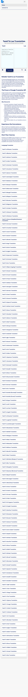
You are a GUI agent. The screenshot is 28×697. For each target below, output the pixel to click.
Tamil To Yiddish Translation (9, 647)
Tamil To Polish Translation (9, 498)
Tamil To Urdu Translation (8, 623)
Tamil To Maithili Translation (9, 431)
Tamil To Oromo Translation (9, 486)
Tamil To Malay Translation (9, 439)
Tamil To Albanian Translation (9, 153)
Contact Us (5, 7)
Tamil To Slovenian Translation (10, 561)
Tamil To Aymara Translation (9, 173)
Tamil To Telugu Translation (9, 592)
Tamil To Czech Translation (9, 231)
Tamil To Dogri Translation (9, 243)
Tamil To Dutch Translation (9, 247)
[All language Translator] (3, 1)
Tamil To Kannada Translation (9, 365)
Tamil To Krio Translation (8, 388)
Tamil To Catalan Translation (9, 208)
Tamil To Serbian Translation (9, 537)
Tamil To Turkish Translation (9, 608)
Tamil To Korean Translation (9, 384)
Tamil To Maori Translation (9, 455)
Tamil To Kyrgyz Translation (9, 400)
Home (3, 5)
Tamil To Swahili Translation (9, 576)
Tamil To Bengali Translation (9, 192)
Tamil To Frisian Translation (9, 278)
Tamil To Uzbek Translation (9, 631)
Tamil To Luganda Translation (9, 420)
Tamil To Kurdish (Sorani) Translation (11, 396)
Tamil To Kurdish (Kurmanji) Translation (12, 392)
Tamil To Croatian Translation (9, 227)
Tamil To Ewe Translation (8, 263)
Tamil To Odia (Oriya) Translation (10, 482)
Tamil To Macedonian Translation (10, 427)
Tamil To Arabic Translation (9, 161)
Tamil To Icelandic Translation (9, 333)
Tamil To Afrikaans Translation (10, 149)
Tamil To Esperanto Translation (10, 255)
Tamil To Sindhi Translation (9, 549)
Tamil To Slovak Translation (9, 557)
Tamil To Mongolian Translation (10, 467)
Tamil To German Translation (9, 290)
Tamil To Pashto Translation (9, 490)
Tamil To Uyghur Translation (9, 627)
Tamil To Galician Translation (9, 282)
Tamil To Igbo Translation (8, 337)
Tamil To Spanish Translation (9, 569)
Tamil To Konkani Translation (9, 380)
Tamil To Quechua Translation (9, 510)
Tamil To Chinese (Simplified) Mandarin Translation (12, 220)
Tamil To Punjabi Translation (9, 506)
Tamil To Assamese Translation (10, 169)
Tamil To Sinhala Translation (9, 553)
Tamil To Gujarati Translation (9, 302)
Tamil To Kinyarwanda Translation (11, 376)
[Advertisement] (14, 25)
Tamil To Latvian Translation (9, 408)
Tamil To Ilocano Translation (9, 341)
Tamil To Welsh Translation (9, 639)
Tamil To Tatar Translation (9, 588)
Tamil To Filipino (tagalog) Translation (12, 267)
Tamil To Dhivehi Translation (9, 239)
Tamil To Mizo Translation (8, 463)
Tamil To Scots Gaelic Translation (10, 529)
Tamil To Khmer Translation (9, 372)
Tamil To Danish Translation (9, 235)
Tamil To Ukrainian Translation (10, 620)
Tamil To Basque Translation (9, 184)
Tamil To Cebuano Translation (10, 212)
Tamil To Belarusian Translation (10, 188)
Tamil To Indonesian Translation (10, 345)
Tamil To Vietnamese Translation (10, 635)
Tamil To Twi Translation (8, 616)
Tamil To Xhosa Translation (9, 643)
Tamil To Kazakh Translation (9, 369)
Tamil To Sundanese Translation (10, 572)
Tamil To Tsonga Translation (9, 604)
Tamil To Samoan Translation (9, 522)
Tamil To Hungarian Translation (10, 329)
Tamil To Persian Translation (9, 494)
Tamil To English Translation (9, 251)
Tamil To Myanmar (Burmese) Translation (12, 471)
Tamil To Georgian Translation (10, 286)
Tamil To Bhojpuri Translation (9, 196)
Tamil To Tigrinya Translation (9, 600)
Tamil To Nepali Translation (9, 474)
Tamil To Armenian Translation (10, 165)
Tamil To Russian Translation (9, 518)
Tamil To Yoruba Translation (9, 651)
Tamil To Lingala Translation (9, 412)
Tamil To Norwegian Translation (10, 478)
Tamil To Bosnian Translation (9, 200)
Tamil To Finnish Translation (9, 271)
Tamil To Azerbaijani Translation (10, 176)
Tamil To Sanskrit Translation (9, 525)
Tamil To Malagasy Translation (10, 435)
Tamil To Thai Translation (8, 596)
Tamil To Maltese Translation (9, 447)
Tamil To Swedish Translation (9, 580)
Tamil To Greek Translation (9, 294)
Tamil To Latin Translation (9, 404)
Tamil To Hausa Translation (9, 310)
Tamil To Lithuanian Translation (10, 416)
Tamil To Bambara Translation (10, 180)
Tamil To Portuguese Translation (10, 502)
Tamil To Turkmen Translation (9, 612)
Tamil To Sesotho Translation (9, 541)
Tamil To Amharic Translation (9, 157)
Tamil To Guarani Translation (9, 298)
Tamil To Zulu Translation (8, 655)
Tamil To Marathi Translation (9, 451)
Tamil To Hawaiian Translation (10, 314)
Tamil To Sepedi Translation (9, 533)
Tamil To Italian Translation (9, 353)
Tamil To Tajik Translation (8, 584)
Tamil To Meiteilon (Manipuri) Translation (12, 459)
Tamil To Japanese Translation (10, 357)
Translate (10, 70)
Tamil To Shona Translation (9, 545)
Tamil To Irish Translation (8, 349)
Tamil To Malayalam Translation (10, 443)
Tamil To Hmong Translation (9, 325)
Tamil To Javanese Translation (10, 361)
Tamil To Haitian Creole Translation (11, 306)
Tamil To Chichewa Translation (10, 216)
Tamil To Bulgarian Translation (10, 204)
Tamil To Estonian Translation (10, 259)
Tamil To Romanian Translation (10, 514)
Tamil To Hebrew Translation (9, 318)
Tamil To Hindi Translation (8, 322)
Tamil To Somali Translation (9, 565)
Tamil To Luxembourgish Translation (11, 423)
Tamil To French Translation (9, 274)
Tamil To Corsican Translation (9, 223)
